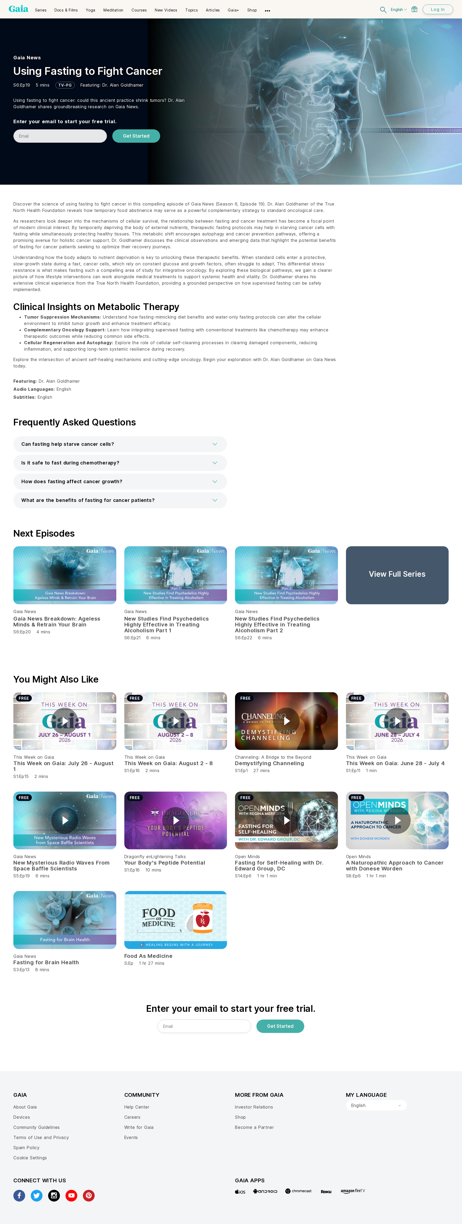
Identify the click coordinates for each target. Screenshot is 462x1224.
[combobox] (376, 1105)
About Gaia (25, 1107)
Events (131, 1137)
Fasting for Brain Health (46, 962)
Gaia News (27, 57)
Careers (132, 1117)
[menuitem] (41, 8)
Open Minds (247, 856)
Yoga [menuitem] (90, 10)
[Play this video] (64, 721)
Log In (438, 9)
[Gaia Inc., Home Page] (18, 8)
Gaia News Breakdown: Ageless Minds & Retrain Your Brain (57, 621)
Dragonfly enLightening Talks (155, 856)
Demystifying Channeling (269, 763)
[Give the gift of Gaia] (414, 9)
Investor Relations (254, 1107)
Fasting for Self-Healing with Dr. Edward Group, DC (279, 865)
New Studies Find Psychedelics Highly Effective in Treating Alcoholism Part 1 (166, 624)
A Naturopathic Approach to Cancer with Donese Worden (395, 865)
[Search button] (384, 9)
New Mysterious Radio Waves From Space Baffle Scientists (61, 865)
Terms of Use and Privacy (41, 1137)
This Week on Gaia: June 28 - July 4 (395, 763)
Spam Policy (26, 1147)
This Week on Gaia (33, 757)
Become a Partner (254, 1127)
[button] (120, 444)
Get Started (136, 136)
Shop (240, 1117)
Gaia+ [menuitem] (233, 10)
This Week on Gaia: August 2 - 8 (168, 763)
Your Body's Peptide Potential (164, 862)
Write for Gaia (139, 1127)
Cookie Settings (30, 1157)
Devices (21, 1117)
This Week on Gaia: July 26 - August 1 (63, 766)
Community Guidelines (36, 1127)
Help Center (136, 1107)
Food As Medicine (148, 956)
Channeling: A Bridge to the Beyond (273, 757)
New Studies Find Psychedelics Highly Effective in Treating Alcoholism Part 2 (277, 624)
